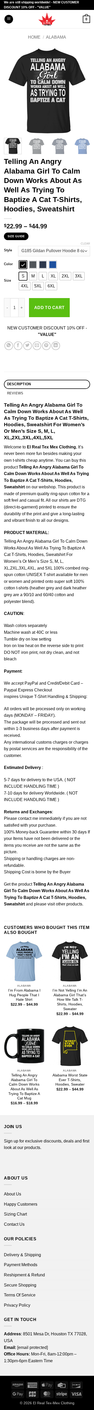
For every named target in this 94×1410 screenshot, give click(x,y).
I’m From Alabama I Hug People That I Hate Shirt (24, 995)
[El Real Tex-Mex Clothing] (47, 19)
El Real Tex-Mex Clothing (53, 1403)
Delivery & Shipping (22, 1255)
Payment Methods (20, 1265)
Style (8, 250)
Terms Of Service (20, 1295)
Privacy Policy (17, 1305)
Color (8, 264)
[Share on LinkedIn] (55, 345)
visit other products (65, 904)
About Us (12, 1194)
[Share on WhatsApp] (8, 345)
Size (7, 280)
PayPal (31, 683)
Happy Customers (20, 1204)
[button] (8, 19)
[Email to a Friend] (37, 345)
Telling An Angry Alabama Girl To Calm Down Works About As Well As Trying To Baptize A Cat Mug (24, 1086)
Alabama (56, 37)
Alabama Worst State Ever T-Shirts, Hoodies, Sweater (69, 1079)
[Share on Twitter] (27, 345)
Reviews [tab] (15, 393)
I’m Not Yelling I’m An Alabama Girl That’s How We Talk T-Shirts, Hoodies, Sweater (69, 999)
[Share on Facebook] (18, 345)
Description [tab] (19, 384)
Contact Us (14, 1224)
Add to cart (49, 307)
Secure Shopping (20, 1285)
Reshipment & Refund (24, 1275)
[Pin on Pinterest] (46, 345)
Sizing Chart (15, 1214)
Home (34, 37)
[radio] (23, 265)
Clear (85, 243)
